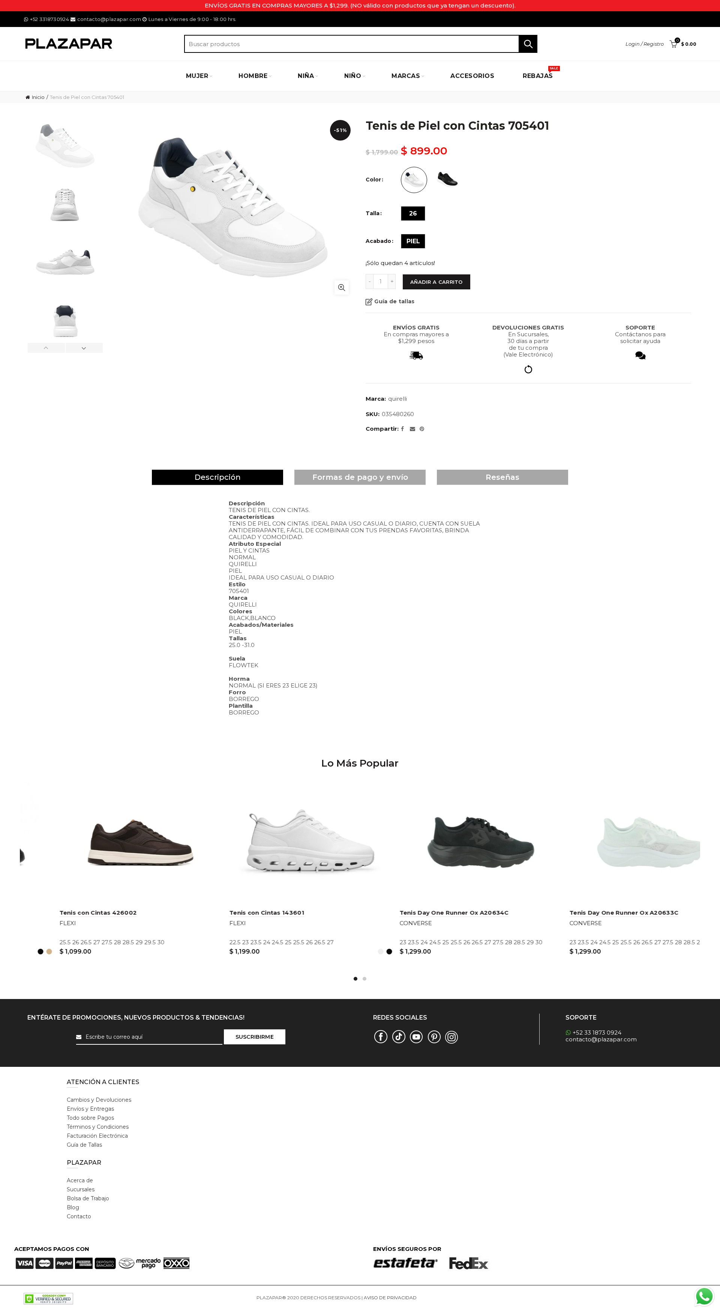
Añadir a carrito (436, 282)
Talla (373, 213)
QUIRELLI (397, 398)
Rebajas (540, 73)
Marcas (406, 75)
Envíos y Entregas (90, 1108)
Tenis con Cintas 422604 (62, 912)
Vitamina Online (436, 1297)
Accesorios (472, 75)
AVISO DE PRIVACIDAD (390, 1297)
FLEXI (32, 923)
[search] (361, 44)
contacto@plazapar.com (109, 19)
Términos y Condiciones (98, 1126)
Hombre (252, 75)
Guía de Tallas (84, 1144)
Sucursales (80, 1189)
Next (84, 348)
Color (373, 180)
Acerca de (80, 1180)
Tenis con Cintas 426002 (233, 912)
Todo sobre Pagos (90, 1117)
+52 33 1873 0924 (597, 1032)
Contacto (79, 1216)
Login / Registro (645, 44)
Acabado (378, 241)
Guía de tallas (394, 301)
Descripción (218, 477)
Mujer (197, 75)
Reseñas (502, 477)
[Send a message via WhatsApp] (704, 1296)
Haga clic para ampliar (341, 287)
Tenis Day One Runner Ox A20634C (588, 912)
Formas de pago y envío (360, 477)
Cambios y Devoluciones (99, 1099)
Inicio (38, 97)
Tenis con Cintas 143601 (401, 912)
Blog (73, 1207)
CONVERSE (550, 923)
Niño (352, 75)
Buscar (528, 44)
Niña (306, 75)
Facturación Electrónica (97, 1135)
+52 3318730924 (49, 19)
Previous (46, 348)
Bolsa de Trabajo (88, 1198)
